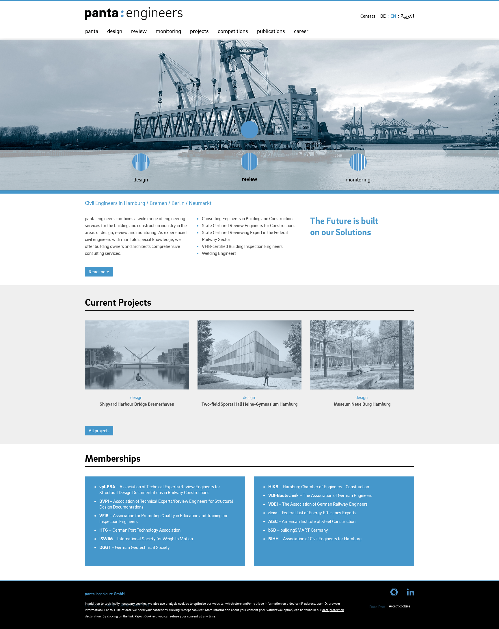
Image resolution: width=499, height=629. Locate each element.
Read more (99, 271)
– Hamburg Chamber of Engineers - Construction (318, 486)
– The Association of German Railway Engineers (318, 504)
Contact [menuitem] (367, 16)
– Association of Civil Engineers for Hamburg (315, 538)
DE (383, 16)
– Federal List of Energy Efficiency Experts (312, 512)
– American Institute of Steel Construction (311, 521)
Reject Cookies (145, 616)
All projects (99, 430)
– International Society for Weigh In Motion (146, 538)
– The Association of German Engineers (320, 495)
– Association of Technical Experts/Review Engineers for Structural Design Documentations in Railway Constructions (159, 489)
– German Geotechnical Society (134, 547)
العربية (407, 16)
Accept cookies (399, 606)
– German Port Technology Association (139, 530)
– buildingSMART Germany (298, 530)
